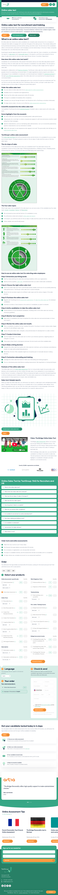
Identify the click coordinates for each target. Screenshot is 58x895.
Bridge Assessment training (39, 607)
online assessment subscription (37, 103)
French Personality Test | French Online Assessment (12, 831)
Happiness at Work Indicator (39, 586)
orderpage (27, 748)
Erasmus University (23, 70)
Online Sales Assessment (9, 592)
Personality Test (7, 601)
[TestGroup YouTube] (5, 886)
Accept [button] (51, 892)
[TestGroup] (5, 4)
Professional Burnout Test (39, 582)
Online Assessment (8, 582)
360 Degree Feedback (9, 641)
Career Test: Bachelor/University (8, 613)
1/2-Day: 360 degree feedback (40, 628)
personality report (23, 54)
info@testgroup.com (8, 881)
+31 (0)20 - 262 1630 (7, 879)
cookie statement (23, 892)
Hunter (6, 210)
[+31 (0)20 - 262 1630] (50, 4)
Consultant (12, 210)
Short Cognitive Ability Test (10, 629)
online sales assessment (21, 369)
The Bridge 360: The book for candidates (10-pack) (39, 653)
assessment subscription (26, 300)
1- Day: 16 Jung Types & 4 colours (40, 621)
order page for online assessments (34, 89)
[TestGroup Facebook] (7, 886)
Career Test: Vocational (9, 617)
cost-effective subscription (13, 76)
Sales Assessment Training (39, 614)
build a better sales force (10, 130)
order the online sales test (42, 300)
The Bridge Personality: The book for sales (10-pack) (39, 647)
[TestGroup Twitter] (10, 886)
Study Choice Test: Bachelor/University (8, 636)
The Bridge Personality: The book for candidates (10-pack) (39, 641)
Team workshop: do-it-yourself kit (38, 596)
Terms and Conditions (46, 704)
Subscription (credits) (9, 650)
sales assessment (41, 441)
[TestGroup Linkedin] (2, 886)
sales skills (19, 281)
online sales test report (10, 137)
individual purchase (49, 74)
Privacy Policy (38, 706)
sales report (12, 54)
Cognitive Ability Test (8, 622)
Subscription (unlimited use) (10, 657)
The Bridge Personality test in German (36, 831)
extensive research (25, 109)
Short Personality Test (9, 608)
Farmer (17, 210)
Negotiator (24, 210)
